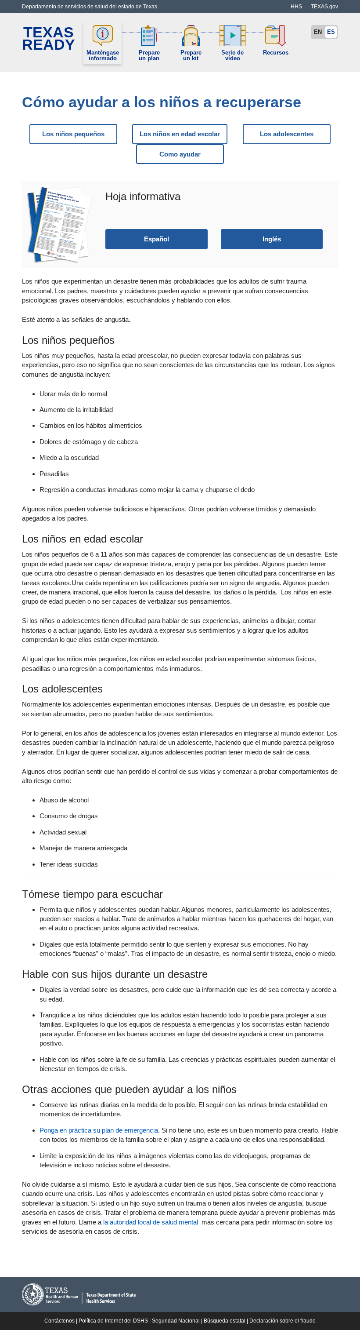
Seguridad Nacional (176, 1321)
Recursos (275, 52)
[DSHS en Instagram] (264, 2)
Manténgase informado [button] (102, 55)
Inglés (272, 239)
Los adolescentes (286, 134)
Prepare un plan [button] (149, 55)
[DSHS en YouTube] (281, 2)
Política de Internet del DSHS (113, 1321)
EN (318, 32)
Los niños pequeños (73, 134)
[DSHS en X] (273, 2)
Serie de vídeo (232, 55)
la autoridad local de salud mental (150, 1222)
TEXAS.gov (324, 7)
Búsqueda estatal (224, 1321)
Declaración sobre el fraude (282, 1321)
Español (156, 239)
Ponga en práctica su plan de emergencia (99, 1130)
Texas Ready (48, 38)
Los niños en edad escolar (180, 134)
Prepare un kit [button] (191, 55)
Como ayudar (180, 154)
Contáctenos (59, 1321)
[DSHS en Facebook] (255, 2)
